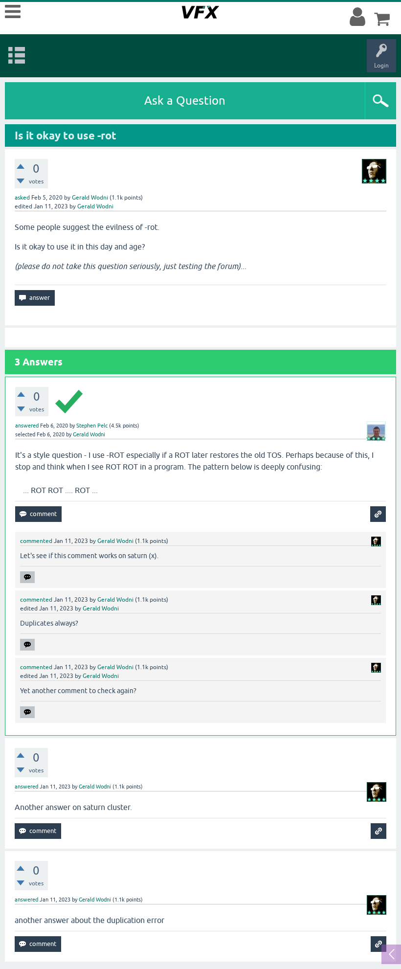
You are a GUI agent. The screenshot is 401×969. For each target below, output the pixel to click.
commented (36, 541)
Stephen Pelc (92, 425)
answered (27, 425)
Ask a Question (184, 100)
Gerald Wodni (90, 197)
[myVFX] (359, 17)
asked (22, 197)
